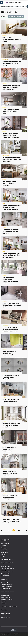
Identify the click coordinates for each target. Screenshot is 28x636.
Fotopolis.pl (4, 610)
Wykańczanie (4, 552)
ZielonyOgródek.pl (5, 573)
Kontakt (3, 556)
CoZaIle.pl (3, 570)
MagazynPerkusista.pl (6, 586)
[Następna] (26, 530)
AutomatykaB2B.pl (5, 597)
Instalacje (3, 551)
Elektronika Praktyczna (6, 599)
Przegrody (3, 545)
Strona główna (5, 543)
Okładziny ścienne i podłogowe (18, 6)
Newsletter (4, 554)
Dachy (2, 547)
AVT (8, 634)
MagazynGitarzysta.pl (6, 584)
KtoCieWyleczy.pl (5, 617)
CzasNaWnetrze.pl (5, 575)
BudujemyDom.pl (5, 566)
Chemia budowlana (5, 6)
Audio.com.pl (4, 582)
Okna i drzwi (4, 549)
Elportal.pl (3, 601)
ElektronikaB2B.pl (5, 595)
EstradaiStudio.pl (5, 588)
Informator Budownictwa (7, 572)
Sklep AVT (16, 634)
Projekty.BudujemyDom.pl (7, 568)
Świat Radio (4, 603)
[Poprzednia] (1, 530)
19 (19, 530)
